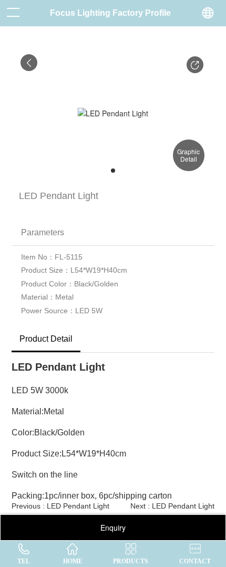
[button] (195, 64)
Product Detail (46, 338)
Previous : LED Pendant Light (60, 506)
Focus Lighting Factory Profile (110, 12)
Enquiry (113, 527)
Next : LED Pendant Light (172, 506)
